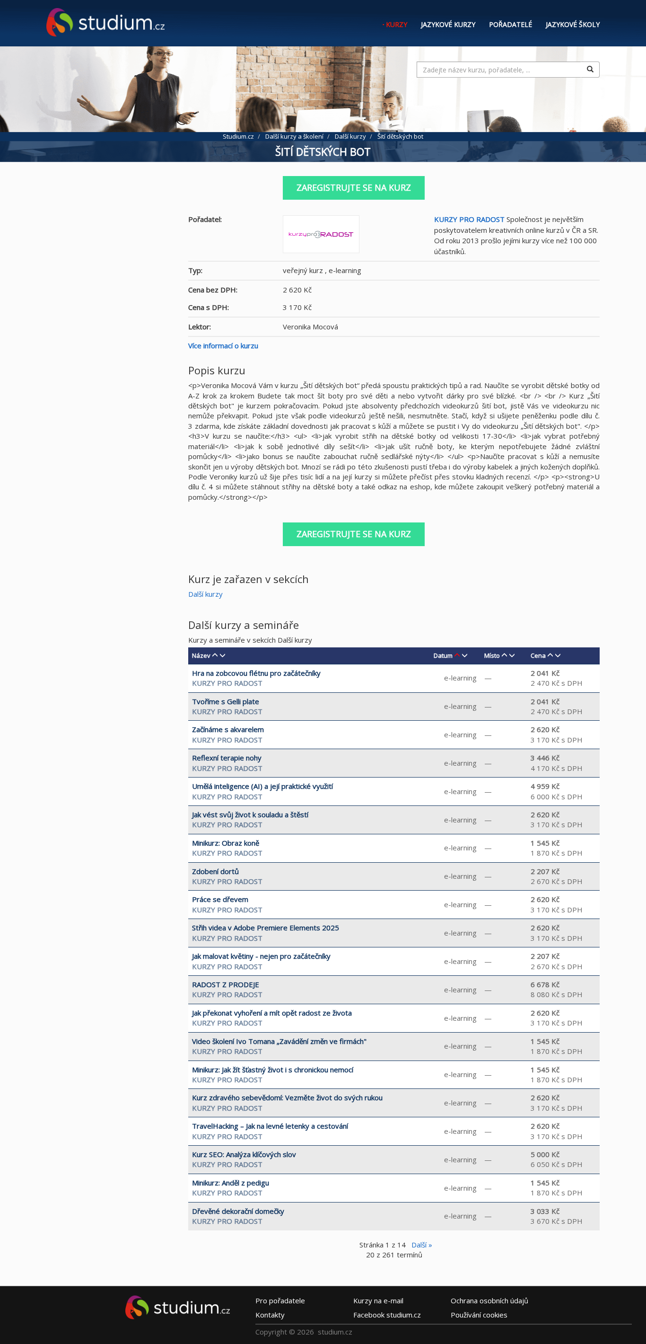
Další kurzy (205, 594)
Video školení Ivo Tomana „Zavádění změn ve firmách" (279, 1041)
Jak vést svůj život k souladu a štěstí (250, 814)
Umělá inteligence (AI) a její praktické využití (262, 786)
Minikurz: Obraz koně (225, 843)
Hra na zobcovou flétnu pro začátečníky (256, 673)
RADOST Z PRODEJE (225, 984)
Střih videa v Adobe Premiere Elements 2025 (265, 927)
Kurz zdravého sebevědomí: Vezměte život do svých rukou (287, 1097)
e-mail (378, 1300)
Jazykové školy (573, 24)
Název (201, 655)
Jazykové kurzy (448, 24)
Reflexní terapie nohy (227, 757)
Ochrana (489, 1300)
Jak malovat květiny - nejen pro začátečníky (261, 956)
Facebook (387, 1314)
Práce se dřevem (220, 899)
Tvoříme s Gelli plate (225, 701)
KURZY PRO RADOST (469, 219)
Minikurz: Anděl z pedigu (230, 1182)
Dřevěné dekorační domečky (238, 1211)
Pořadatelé (510, 24)
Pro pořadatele (280, 1300)
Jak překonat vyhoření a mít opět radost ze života (272, 1012)
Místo (492, 655)
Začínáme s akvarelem (228, 729)
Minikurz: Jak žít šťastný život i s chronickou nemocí (272, 1069)
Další (421, 1244)
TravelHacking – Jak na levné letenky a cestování (270, 1126)
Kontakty (270, 1314)
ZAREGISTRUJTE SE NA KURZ (354, 187)
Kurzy (396, 24)
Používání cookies (479, 1314)
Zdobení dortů (215, 871)
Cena (538, 655)
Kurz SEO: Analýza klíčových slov (244, 1154)
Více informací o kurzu (223, 345)
